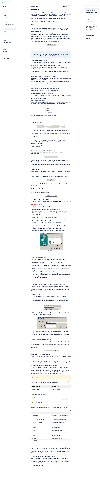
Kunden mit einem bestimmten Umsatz (91, 12)
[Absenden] (85, 2)
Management (5, 51)
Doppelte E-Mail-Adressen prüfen (91, 24)
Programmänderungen (6, 58)
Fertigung (4, 49)
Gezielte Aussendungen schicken (91, 10)
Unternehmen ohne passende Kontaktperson (90, 31)
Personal (5, 35)
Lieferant (5, 33)
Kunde (5, 31)
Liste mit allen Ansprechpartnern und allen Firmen (91, 17)
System (4, 53)
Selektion (87, 8)
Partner (5, 15)
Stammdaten (5, 8)
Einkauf (4, 44)
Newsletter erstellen (89, 29)
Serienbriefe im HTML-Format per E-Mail (92, 33)
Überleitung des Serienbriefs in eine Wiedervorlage (91, 38)
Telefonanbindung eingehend (9, 24)
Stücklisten (5, 13)
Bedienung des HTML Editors (90, 35)
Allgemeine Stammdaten (7, 42)
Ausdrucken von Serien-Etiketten (90, 21)
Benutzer (5, 40)
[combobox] (91, 2)
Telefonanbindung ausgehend (9, 26)
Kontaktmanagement (8, 22)
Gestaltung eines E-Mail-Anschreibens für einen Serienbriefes (91, 27)
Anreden (6, 17)
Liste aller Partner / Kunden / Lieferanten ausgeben (92, 14)
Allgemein (4, 6)
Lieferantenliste (88, 19)
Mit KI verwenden (66, 6)
